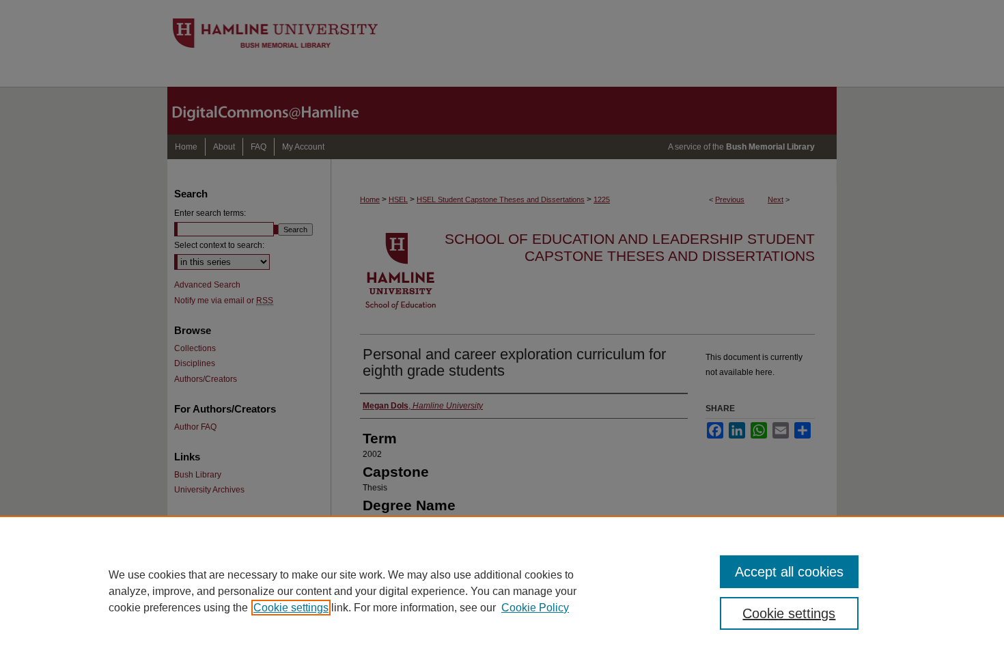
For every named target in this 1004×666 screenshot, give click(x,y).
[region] (502, 591)
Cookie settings (291, 607)
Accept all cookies (789, 571)
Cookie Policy (535, 607)
